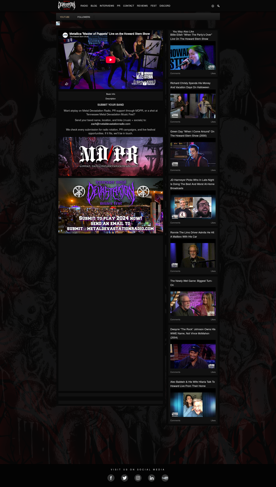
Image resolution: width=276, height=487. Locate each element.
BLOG (94, 5)
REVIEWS (142, 5)
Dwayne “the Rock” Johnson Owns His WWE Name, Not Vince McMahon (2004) (192, 333)
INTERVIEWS (107, 5)
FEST (154, 5)
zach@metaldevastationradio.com (110, 124)
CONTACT (128, 5)
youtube (64, 17)
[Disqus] (110, 276)
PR (118, 5)
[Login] (212, 6)
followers (83, 17)
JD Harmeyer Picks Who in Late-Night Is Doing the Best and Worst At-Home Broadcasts (192, 184)
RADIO (84, 5)
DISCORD (165, 5)
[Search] (218, 6)
